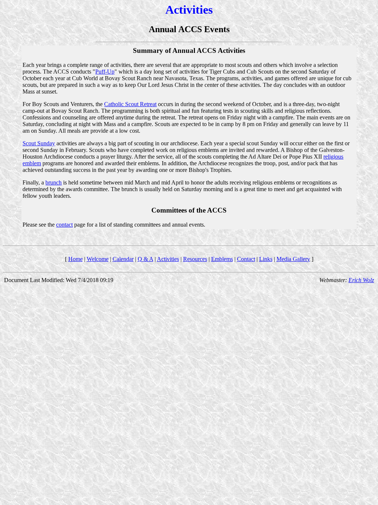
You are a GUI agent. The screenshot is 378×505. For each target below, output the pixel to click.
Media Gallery (293, 259)
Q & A (145, 259)
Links (265, 259)
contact (64, 224)
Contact (246, 259)
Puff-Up (104, 71)
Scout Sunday (39, 143)
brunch (53, 182)
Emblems (222, 259)
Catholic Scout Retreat (130, 104)
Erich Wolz (361, 280)
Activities (168, 259)
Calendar (123, 259)
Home (75, 259)
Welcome (98, 259)
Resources (195, 259)
